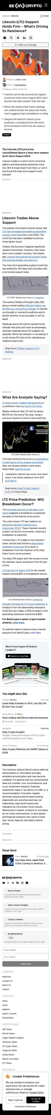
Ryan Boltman (20, 85)
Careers (5, 989)
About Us (6, 985)
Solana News (8, 1054)
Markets (15, 16)
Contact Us (7, 981)
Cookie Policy (36, 1092)
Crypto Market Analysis (13, 1037)
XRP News (7, 1029)
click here (35, 632)
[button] (25, 894)
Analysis (6, 16)
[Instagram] (30, 37)
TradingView (39, 298)
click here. (19, 622)
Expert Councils (9, 1013)
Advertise (6, 976)
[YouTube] (4, 37)
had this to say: (23, 469)
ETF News (7, 1063)
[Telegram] (17, 37)
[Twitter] (11, 37)
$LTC (13, 480)
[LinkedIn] (24, 37)
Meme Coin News (10, 1058)
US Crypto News (9, 1046)
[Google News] (27, 882)
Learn (5, 1005)
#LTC (7, 480)
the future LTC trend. (31, 406)
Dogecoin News (9, 1050)
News (5, 1000)
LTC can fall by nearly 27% (16, 570)
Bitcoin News (8, 1033)
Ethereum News (9, 1042)
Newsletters (8, 1017)
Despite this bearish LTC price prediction (23, 604)
